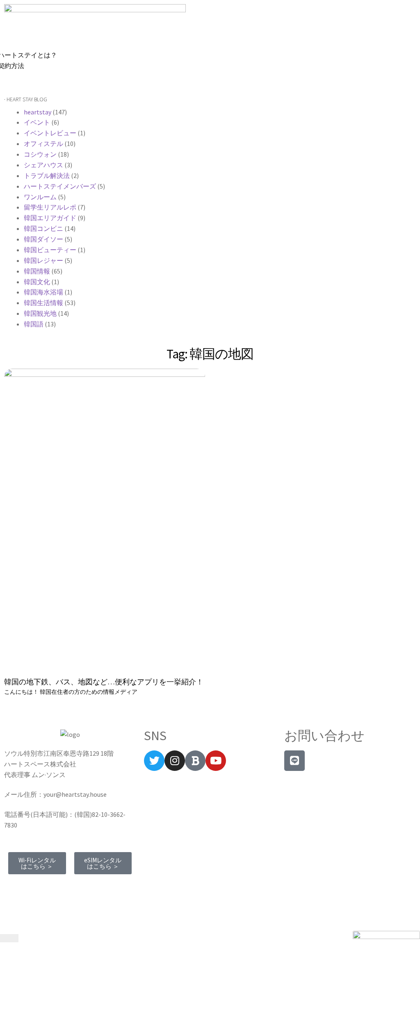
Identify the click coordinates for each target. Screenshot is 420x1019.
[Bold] (195, 760)
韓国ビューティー (50, 250)
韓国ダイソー (43, 239)
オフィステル (43, 143)
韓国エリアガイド (50, 218)
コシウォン (40, 154)
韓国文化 (37, 282)
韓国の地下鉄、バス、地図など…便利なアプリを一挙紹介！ (103, 681)
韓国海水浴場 (43, 292)
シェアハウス (43, 165)
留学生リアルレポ (50, 207)
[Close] (9, 938)
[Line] (294, 760)
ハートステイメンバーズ (60, 186)
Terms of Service (31, 887)
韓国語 (33, 324)
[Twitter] (154, 760)
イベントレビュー (50, 133)
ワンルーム (40, 197)
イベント (37, 122)
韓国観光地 (40, 313)
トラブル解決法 (47, 175)
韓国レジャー (43, 260)
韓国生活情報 (43, 303)
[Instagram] (174, 760)
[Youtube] (215, 760)
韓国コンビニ (43, 228)
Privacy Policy (83, 887)
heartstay (37, 112)
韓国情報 (37, 271)
